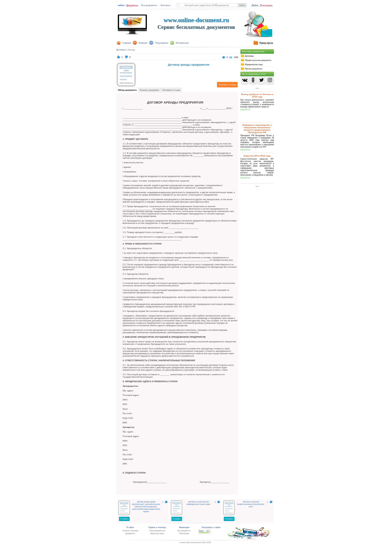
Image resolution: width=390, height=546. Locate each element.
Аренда (131, 49)
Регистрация (266, 5)
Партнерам (184, 533)
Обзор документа (127, 90)
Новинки (142, 43)
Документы (130, 533)
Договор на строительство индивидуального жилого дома (198, 503)
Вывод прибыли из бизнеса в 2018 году (257, 95)
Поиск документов (157, 531)
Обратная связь (157, 533)
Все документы (149, 5)
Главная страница (130, 531)
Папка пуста (266, 43)
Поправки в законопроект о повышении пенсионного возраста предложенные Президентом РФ (257, 129)
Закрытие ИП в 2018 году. (257, 156)
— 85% (204, 531)
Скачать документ (149, 90)
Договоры (121, 49)
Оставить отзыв (171, 90)
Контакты (165, 5)
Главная (126, 43)
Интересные (182, 43)
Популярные (161, 43)
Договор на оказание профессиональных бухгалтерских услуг (250, 504)
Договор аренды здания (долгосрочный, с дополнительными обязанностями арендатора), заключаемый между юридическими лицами (146, 506)
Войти (255, 5)
